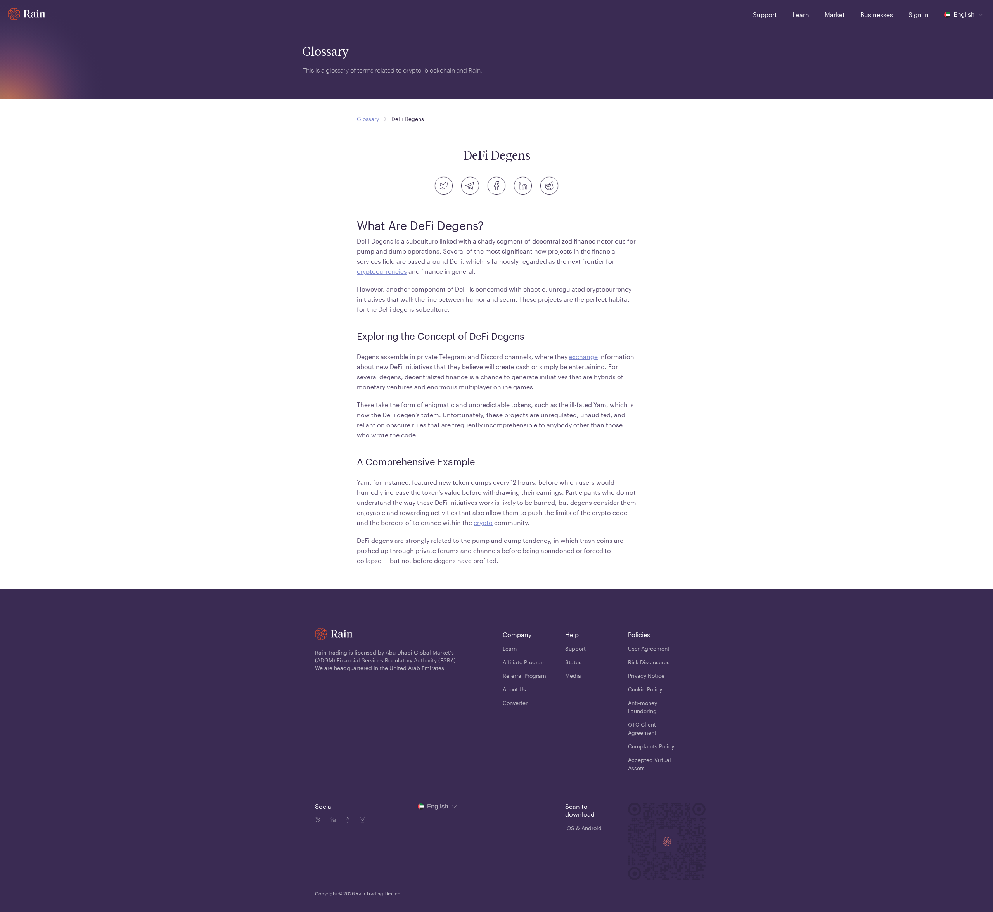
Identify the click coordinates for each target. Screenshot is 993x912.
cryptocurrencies (382, 271)
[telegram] (470, 185)
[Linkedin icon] (331, 821)
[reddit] (549, 185)
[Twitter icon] (318, 821)
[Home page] (26, 14)
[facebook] (496, 185)
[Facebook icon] (346, 821)
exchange (583, 356)
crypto (483, 522)
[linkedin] (523, 185)
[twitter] (443, 185)
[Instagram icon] (360, 821)
